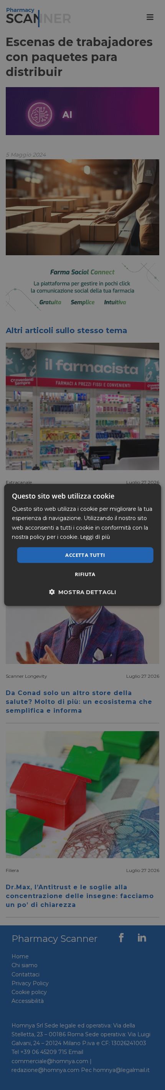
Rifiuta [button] (85, 574)
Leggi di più (95, 536)
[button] (82, 592)
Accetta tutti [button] (85, 555)
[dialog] (82, 545)
